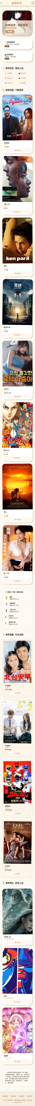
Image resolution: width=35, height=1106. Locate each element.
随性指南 (13, 1096)
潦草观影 (10, 31)
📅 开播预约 (18, 942)
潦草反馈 (29, 1096)
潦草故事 (5, 1096)
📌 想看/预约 (17, 150)
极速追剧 (7, 58)
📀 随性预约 (18, 693)
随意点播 (7, 46)
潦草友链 (21, 1096)
